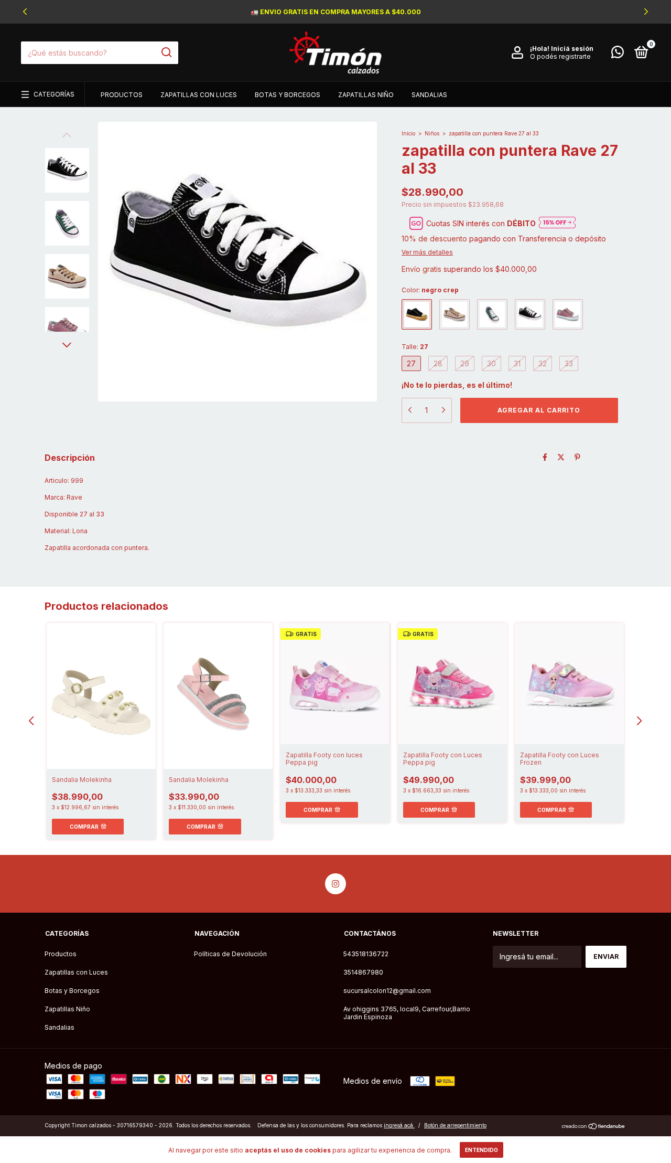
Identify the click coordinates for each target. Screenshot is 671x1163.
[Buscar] (166, 52)
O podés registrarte (560, 56)
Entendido (481, 1150)
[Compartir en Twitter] (561, 456)
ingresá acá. (399, 1125)
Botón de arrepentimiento (455, 1125)
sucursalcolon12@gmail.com (387, 991)
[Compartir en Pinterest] (577, 456)
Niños (432, 133)
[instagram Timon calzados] (335, 883)
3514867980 (363, 972)
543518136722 (365, 954)
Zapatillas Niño (366, 95)
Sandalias (429, 95)
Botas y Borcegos (287, 95)
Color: (430, 290)
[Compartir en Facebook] (545, 456)
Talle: (415, 347)
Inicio (408, 133)
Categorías (54, 94)
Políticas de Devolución (230, 954)
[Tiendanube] (593, 1126)
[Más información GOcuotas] (557, 223)
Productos (122, 95)
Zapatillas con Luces (198, 95)
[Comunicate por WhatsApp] (617, 54)
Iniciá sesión (572, 48)
